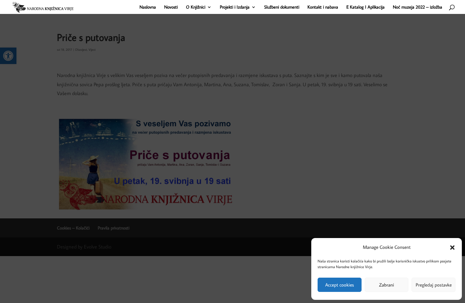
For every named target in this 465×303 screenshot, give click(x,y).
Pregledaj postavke (434, 285)
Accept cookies (339, 285)
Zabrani (386, 285)
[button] (452, 247)
